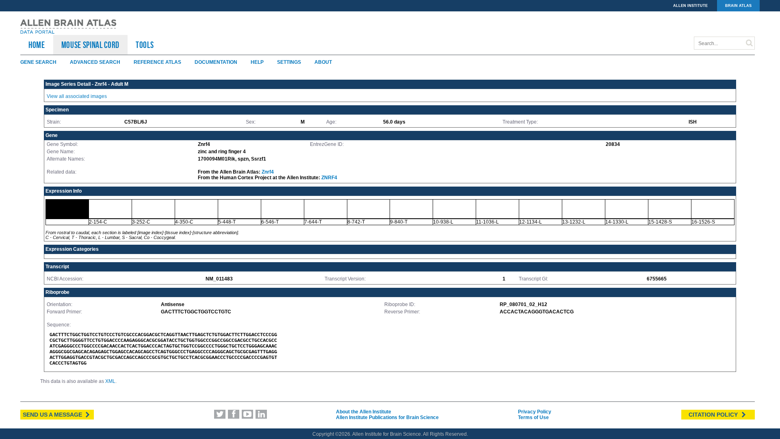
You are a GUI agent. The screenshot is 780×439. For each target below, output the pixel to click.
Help (257, 62)
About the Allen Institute (363, 412)
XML (110, 381)
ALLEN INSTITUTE (690, 6)
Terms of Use (533, 417)
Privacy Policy (534, 412)
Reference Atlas (157, 62)
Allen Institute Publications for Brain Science (387, 417)
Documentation (216, 62)
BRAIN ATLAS (738, 6)
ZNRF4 (329, 177)
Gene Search (38, 62)
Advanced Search (95, 62)
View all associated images (77, 96)
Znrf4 (268, 172)
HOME (36, 45)
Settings (289, 62)
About (323, 62)
